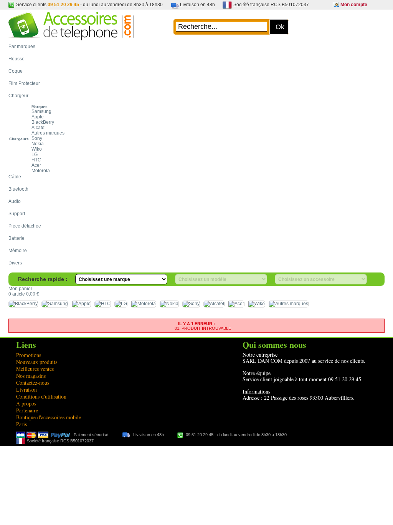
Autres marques (47, 133)
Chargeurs (19, 139)
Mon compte (353, 4)
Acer (36, 165)
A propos (26, 403)
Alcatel (38, 127)
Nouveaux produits (36, 362)
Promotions (28, 355)
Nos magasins (31, 375)
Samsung (41, 111)
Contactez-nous (32, 382)
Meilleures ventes (35, 368)
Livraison (26, 389)
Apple (37, 117)
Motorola (40, 170)
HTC (36, 160)
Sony (36, 138)
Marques (39, 107)
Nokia (37, 143)
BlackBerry (42, 122)
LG (34, 154)
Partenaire (27, 410)
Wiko (36, 149)
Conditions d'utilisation (41, 396)
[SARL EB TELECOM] (71, 37)
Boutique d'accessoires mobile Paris (48, 421)
